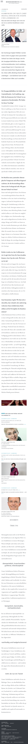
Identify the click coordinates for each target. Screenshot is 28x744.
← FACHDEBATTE (4, 9)
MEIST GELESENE (8, 726)
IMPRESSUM (7, 742)
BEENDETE (12, 723)
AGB (11, 742)
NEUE (2, 726)
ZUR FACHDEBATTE (14, 519)
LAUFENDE (7, 723)
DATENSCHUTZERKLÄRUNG (19, 742)
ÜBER (2, 742)
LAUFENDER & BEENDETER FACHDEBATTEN (9, 729)
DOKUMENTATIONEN (5, 733)
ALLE (2, 723)
